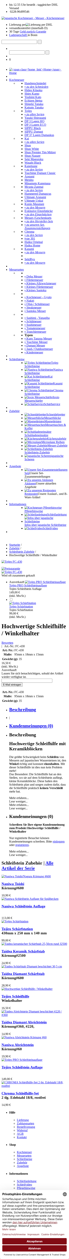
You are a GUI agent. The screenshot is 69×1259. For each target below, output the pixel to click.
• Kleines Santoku (35, 290)
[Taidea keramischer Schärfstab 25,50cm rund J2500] (34, 943)
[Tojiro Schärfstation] (22, 603)
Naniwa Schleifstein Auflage (23, 906)
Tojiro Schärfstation (21, 606)
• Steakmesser (33, 307)
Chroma (29, 231)
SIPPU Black (33, 128)
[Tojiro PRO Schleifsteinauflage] (45, 582)
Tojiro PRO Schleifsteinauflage (28, 585)
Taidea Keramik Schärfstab (23, 951)
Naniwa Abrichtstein (18, 1045)
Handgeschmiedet (35, 83)
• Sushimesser (33, 324)
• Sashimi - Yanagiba (37, 317)
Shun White (32, 148)
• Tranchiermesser (35, 331)
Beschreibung (22, 709)
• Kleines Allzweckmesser (40, 283)
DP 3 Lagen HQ (34, 121)
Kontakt (22, 1137)
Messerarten (16, 269)
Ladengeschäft (18, 35)
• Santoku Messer (35, 311)
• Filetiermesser (34, 280)
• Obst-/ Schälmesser (37, 304)
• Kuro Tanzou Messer (38, 338)
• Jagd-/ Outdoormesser (39, 349)
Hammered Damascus (38, 193)
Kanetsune (31, 166)
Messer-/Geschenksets (38, 217)
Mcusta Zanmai (34, 186)
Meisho (29, 179)
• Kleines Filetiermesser (39, 286)
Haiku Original (34, 242)
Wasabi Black (33, 162)
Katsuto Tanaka (34, 107)
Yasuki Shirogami (35, 117)
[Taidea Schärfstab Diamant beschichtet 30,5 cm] (32, 966)
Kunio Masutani (34, 204)
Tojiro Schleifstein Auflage (22, 1067)
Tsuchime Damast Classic (40, 173)
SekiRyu (30, 259)
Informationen (17, 504)
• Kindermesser (34, 352)
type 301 (30, 238)
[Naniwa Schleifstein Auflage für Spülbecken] (30, 898)
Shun (28, 145)
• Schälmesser (33, 321)
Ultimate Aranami (35, 197)
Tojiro (28, 111)
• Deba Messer (33, 276)
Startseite (14, 544)
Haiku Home (32, 245)
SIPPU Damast (34, 131)
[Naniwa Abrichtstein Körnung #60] (24, 1037)
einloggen (59, 841)
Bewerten (7, 642)
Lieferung (23, 1120)
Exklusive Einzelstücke (39, 211)
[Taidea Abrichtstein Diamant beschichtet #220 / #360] (34, 1015)
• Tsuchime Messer (36, 342)
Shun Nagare (32, 155)
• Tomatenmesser (35, 328)
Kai (27, 138)
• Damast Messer (35, 345)
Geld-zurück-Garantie (33, 31)
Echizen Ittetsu (33, 100)
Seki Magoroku (34, 159)
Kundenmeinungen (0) (31, 725)
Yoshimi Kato (33, 97)
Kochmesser (16, 79)
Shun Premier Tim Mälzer (40, 152)
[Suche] (40, 42)
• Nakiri (29, 300)
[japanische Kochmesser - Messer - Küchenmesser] (33, 18)
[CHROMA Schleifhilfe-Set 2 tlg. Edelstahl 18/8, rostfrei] (34, 1085)
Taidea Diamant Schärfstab (23, 974)
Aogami (29, 176)
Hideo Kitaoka (33, 90)
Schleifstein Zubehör (21, 551)
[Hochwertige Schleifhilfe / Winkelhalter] (27, 988)
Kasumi (29, 248)
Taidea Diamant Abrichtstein (24, 1022)
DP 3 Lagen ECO (35, 124)
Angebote (15, 466)
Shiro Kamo (32, 93)
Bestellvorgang (26, 1126)
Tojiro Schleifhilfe (15, 996)
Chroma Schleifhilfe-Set (20, 1093)
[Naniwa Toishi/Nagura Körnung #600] (26, 876)
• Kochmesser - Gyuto (38, 297)
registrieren (22, 845)
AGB (20, 1133)
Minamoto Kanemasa (37, 183)
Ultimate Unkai (34, 200)
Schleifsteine (17, 359)
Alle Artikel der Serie (27, 866)
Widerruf (22, 1130)
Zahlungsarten (25, 1123)
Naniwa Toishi (13, 884)
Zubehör (14, 411)
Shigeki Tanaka (34, 104)
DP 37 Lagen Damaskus (39, 135)
